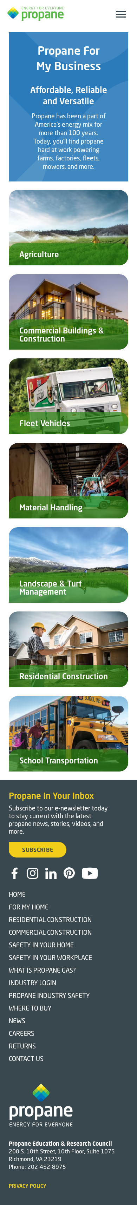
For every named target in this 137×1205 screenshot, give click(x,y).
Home (17, 894)
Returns (22, 1046)
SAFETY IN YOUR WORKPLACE (50, 957)
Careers (21, 1033)
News (17, 1021)
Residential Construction (50, 919)
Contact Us (26, 1058)
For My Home (28, 907)
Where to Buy (30, 1008)
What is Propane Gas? (42, 970)
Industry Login (32, 983)
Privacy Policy (27, 1186)
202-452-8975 (46, 1166)
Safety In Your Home (41, 945)
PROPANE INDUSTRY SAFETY (49, 995)
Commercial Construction (50, 932)
